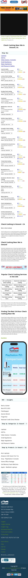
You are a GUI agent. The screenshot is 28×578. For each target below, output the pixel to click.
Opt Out (3, 547)
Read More (4, 338)
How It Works (4, 541)
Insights (7, 36)
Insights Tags (4, 527)
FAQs (2, 544)
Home (2, 36)
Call (19, 69)
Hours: (2, 72)
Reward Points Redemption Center (10, 492)
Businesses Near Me (16, 36)
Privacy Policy (4, 534)
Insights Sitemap (5, 524)
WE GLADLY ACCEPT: (14, 572)
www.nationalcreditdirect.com (13, 568)
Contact (3, 552)
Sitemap (3, 549)
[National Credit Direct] (4, 2)
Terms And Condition (6, 532)
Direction (20, 70)
